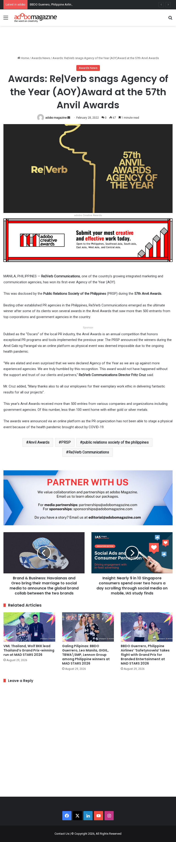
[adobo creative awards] (88, 240)
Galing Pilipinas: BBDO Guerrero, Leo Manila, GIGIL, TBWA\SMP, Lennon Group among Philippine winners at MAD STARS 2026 (86, 655)
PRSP (66, 442)
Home (24, 58)
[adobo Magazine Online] (36, 18)
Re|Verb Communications (89, 452)
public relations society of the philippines (115, 442)
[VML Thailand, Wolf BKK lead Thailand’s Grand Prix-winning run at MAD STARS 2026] (29, 626)
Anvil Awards (39, 442)
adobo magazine (56, 117)
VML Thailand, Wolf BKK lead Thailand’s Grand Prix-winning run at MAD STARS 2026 (28, 650)
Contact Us (62, 833)
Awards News (40, 58)
